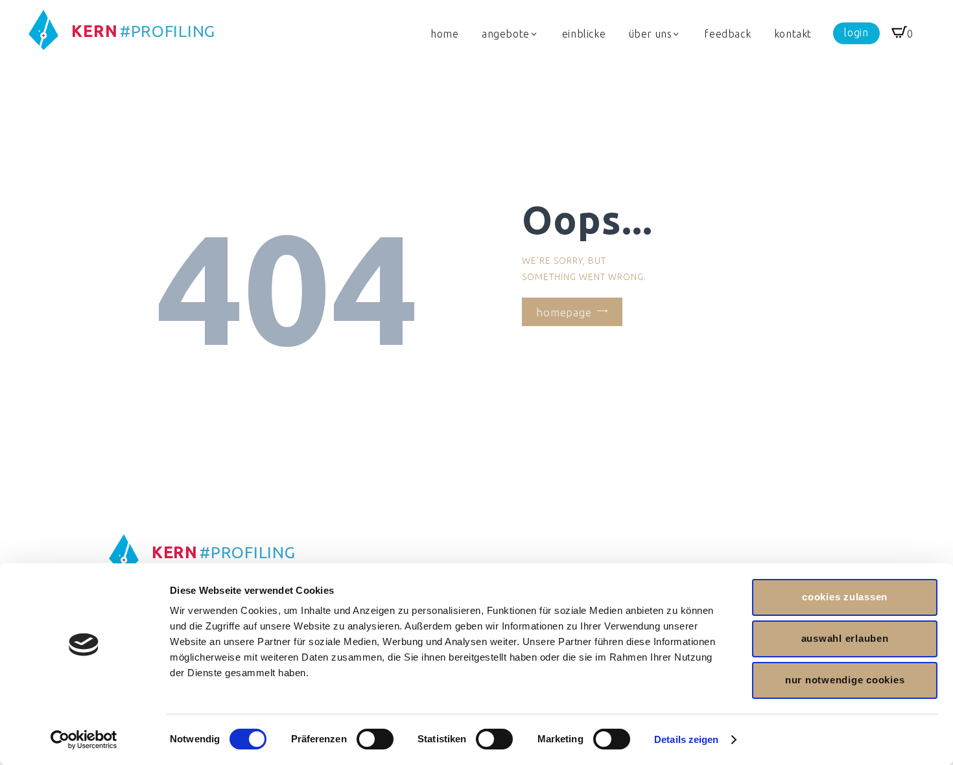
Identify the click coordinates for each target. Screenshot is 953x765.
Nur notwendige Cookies (845, 679)
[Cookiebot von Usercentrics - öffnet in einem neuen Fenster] (84, 739)
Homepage (564, 311)
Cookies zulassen (845, 596)
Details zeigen (686, 739)
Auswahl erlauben (845, 638)
